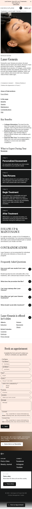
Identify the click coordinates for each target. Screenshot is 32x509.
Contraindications (6, 110)
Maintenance (5, 107)
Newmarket (19, 325)
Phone (3, 378)
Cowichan (3, 331)
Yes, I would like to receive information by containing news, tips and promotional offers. (16, 414)
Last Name (5, 366)
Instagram (19, 464)
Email (3, 373)
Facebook (20, 461)
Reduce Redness (20, 83)
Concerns (3, 395)
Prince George (5, 336)
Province (3, 390)
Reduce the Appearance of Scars (10, 85)
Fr (3, 454)
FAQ (2, 112)
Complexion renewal (7, 83)
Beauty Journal (6, 464)
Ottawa (18, 327)
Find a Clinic (5, 461)
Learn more (16, 4)
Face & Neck (4, 94)
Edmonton (4, 325)
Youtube (19, 467)
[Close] (30, 1)
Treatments (4, 11)
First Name (5, 361)
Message (3, 400)
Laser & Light (11, 11)
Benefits (3, 102)
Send (6, 426)
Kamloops (3, 334)
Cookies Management (14, 495)
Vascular (18, 11)
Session (3, 104)
